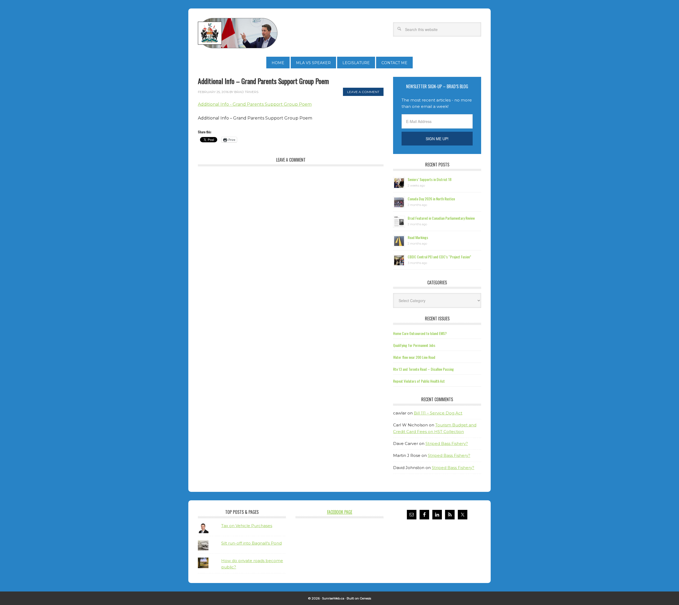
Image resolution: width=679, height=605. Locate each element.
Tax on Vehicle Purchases (246, 525)
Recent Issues (437, 318)
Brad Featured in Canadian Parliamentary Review (441, 218)
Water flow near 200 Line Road (414, 357)
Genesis (365, 598)
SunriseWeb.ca (333, 598)
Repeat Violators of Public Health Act (419, 381)
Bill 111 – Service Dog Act (438, 413)
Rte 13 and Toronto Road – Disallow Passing (423, 369)
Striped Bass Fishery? (446, 443)
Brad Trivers (237, 33)
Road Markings (418, 237)
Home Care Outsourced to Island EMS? (420, 333)
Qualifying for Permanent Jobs (414, 345)
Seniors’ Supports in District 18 (429, 179)
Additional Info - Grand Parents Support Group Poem (255, 104)
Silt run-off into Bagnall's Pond (251, 543)
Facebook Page (339, 512)
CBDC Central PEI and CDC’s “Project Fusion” (439, 256)
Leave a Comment (363, 92)
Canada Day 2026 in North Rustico (431, 198)
